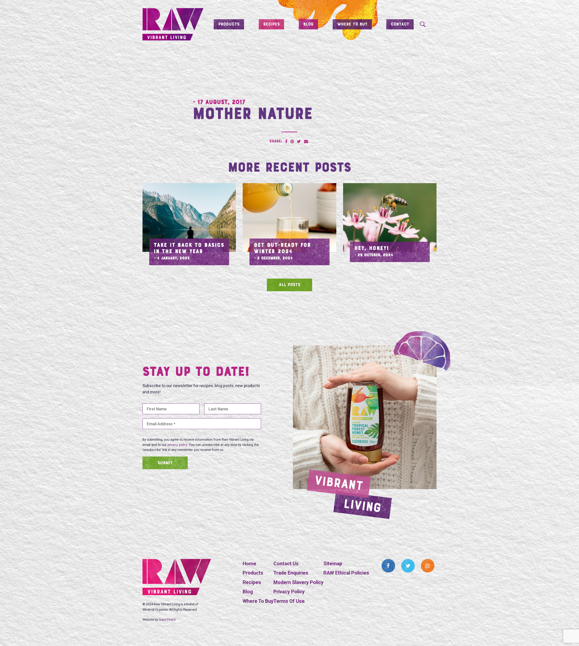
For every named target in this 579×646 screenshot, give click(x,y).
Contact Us (286, 563)
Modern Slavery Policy (298, 582)
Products (229, 24)
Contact (400, 24)
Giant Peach (167, 619)
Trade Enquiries (290, 573)
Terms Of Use (289, 601)
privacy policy (177, 445)
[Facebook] (388, 566)
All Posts (289, 285)
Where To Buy (258, 601)
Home (249, 563)
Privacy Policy (289, 591)
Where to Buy (352, 24)
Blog (308, 24)
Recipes (271, 24)
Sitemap (332, 563)
